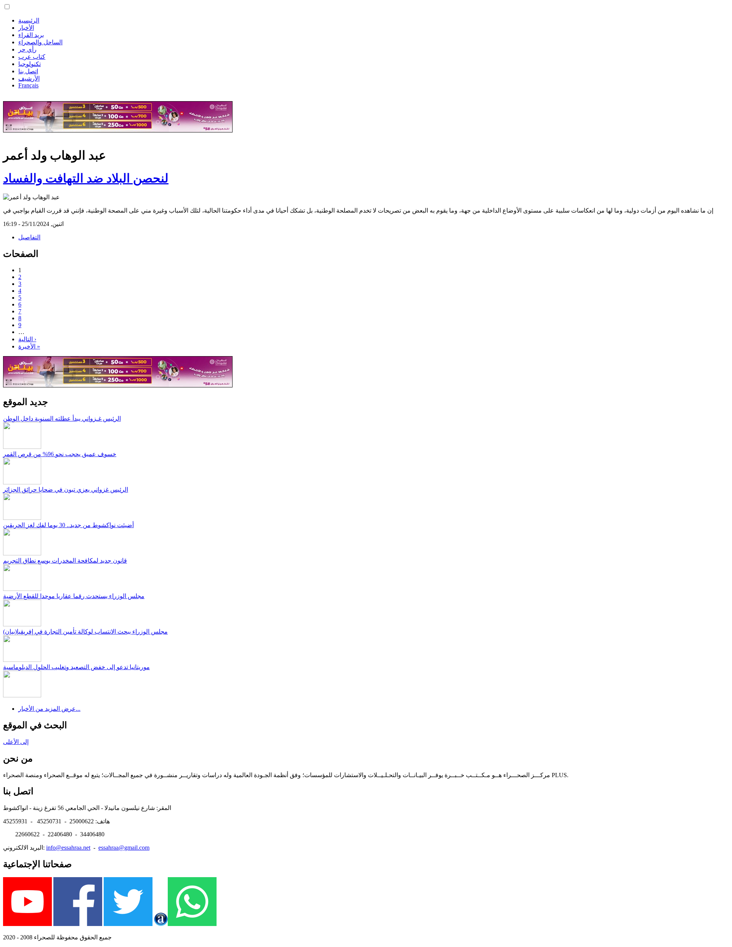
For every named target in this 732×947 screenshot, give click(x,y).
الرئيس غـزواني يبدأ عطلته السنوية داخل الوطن (62, 418)
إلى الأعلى (16, 742)
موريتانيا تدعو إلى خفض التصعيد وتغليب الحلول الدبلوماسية (76, 667)
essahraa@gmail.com (123, 847)
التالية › (27, 339)
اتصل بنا (28, 71)
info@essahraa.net (68, 847)
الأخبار (26, 27)
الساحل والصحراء (40, 42)
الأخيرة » (29, 346)
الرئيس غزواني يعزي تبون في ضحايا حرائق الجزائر (65, 489)
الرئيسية (28, 20)
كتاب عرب (31, 56)
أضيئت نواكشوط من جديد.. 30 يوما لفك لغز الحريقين (68, 525)
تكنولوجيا (29, 64)
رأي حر (27, 49)
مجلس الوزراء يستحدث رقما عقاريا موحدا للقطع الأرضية (73, 596)
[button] (7, 6)
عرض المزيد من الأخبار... (49, 708)
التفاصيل (29, 237)
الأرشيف (29, 78)
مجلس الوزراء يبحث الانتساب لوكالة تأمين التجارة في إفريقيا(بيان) (85, 631)
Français (28, 85)
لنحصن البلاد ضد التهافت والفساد (86, 178)
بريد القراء (31, 35)
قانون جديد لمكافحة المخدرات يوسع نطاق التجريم (65, 560)
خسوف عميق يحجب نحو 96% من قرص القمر (59, 454)
